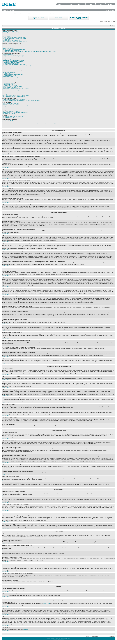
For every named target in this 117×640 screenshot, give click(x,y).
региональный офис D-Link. (85, 13)
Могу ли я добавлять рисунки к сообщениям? (12, 74)
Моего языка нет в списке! (8, 48)
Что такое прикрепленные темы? (10, 77)
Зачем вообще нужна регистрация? (10, 32)
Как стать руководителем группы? (10, 87)
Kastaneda (25, 629)
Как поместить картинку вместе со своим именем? (13, 49)
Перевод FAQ (5, 124)
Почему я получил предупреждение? (10, 63)
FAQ (108, 10)
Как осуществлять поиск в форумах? (10, 103)
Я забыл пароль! (6, 36)
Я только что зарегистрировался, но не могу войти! (14, 37)
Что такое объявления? (7, 76)
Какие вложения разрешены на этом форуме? (12, 116)
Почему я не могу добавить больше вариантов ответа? (14, 59)
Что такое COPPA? (6, 39)
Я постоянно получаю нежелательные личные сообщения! (15, 95)
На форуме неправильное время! (10, 46)
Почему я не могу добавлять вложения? (11, 62)
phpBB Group (46, 603)
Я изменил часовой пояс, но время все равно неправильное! (16, 47)
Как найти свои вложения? (8, 117)
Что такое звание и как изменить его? (11, 50)
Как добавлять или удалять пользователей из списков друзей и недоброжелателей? (21, 100)
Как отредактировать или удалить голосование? (13, 60)
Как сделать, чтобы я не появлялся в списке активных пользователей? (18, 35)
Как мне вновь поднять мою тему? (10, 68)
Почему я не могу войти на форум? (10, 31)
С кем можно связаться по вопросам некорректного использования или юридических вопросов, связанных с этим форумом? (30, 123)
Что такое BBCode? (6, 71)
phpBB (56, 638)
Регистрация (11, 10)
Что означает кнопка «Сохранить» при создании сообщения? (16, 65)
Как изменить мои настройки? (9, 44)
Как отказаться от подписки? (9, 113)
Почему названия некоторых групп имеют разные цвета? (15, 88)
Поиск (112, 10)
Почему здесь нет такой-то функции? (10, 121)
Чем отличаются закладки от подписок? (11, 111)
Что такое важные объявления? (9, 75)
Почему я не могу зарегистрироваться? (11, 40)
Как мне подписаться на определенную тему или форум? (15, 112)
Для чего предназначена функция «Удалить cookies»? (14, 41)
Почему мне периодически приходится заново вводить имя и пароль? (18, 33)
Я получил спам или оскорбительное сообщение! (13, 96)
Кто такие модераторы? (7, 84)
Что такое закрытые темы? (8, 79)
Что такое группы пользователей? (10, 85)
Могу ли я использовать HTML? (9, 72)
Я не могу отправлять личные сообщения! (12, 94)
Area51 (11, 605)
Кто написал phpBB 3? (7, 120)
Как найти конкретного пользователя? (11, 107)
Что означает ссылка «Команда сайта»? (11, 91)
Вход (5, 10)
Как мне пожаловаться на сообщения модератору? (14, 64)
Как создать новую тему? (8, 54)
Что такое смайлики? (7, 73)
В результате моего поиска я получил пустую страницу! (15, 105)
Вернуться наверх (5, 136)
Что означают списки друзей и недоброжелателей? (14, 99)
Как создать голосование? (8, 58)
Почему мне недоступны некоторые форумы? (12, 61)
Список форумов (5, 25)
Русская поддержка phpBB (58, 639)
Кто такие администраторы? (8, 83)
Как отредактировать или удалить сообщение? (13, 55)
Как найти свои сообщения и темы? (10, 108)
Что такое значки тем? (7, 80)
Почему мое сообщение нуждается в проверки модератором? (16, 66)
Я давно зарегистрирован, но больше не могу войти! (14, 38)
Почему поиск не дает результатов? (10, 104)
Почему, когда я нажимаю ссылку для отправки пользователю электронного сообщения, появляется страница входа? (29, 51)
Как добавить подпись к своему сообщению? (12, 56)
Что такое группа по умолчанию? (9, 89)
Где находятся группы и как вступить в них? (12, 86)
